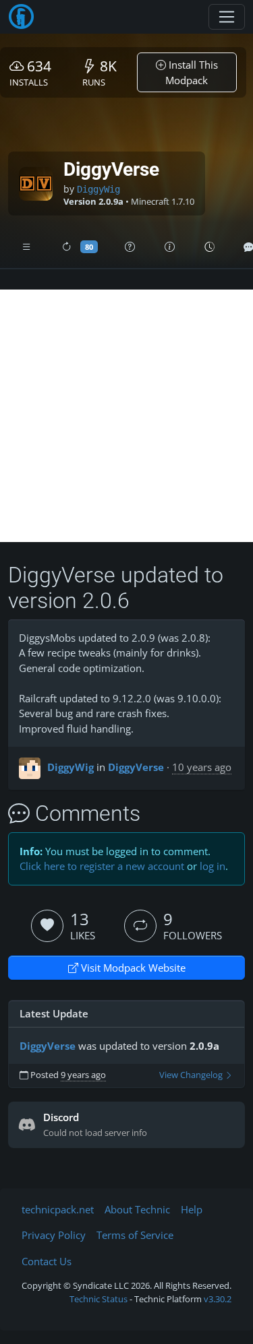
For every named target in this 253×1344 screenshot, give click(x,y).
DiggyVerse (136, 767)
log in (212, 866)
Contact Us (47, 1261)
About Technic (137, 1209)
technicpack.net (58, 1209)
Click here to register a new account (102, 866)
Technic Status (98, 1299)
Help (191, 1209)
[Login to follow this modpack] (140, 926)
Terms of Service (134, 1235)
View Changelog (192, 1075)
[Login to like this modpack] (47, 926)
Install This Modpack (191, 72)
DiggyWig (98, 189)
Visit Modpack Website (132, 967)
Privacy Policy (54, 1235)
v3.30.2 (217, 1299)
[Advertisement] (126, 416)
